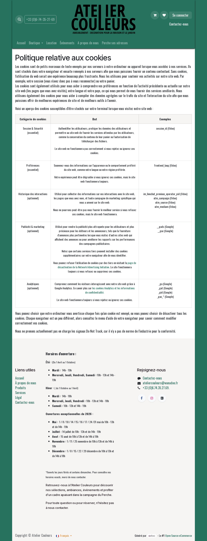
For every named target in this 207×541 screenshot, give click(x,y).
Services (20, 392)
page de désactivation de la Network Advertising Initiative (97, 265)
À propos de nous (25, 382)
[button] (19, 19)
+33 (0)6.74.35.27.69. (156, 387)
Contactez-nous (178, 24)
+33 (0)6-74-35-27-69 (40, 19)
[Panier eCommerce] (155, 15)
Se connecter (180, 15)
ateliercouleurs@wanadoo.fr (160, 382)
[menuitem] (21, 43)
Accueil (19, 378)
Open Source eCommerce (178, 535)
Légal (18, 397)
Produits (20, 387)
